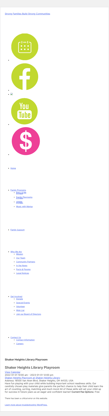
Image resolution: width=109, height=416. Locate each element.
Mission (19, 254)
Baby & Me (21, 193)
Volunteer (20, 306)
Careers (19, 343)
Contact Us (16, 337)
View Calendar (12, 372)
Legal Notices (22, 273)
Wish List (20, 310)
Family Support (18, 230)
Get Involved (16, 296)
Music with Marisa (24, 206)
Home (13, 168)
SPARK (19, 202)
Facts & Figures (23, 269)
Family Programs (18, 190)
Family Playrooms (24, 197)
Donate (19, 299)
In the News (21, 265)
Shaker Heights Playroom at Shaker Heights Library (32, 377)
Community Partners (25, 261)
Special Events (23, 302)
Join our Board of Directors (28, 314)
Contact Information (25, 340)
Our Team (20, 258)
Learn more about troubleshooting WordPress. (26, 405)
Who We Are (16, 251)
